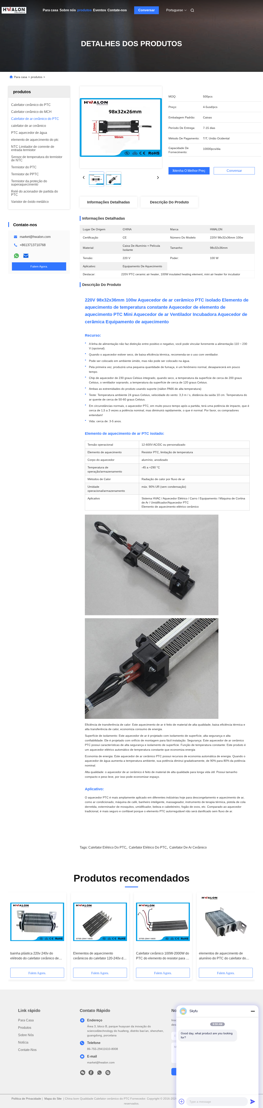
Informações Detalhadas (108, 202)
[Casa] (14, 10)
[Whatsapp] (16, 255)
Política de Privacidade (26, 1098)
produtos (84, 10)
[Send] (252, 1101)
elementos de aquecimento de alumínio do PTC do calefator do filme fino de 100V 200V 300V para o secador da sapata (226, 956)
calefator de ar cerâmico (188, 847)
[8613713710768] (99, 1073)
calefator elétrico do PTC (107, 847)
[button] (15, 931)
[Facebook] (91, 1073)
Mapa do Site (53, 1098)
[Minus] (252, 1011)
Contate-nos (117, 10)
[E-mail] (26, 255)
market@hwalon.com (35, 237)
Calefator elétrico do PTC (148, 847)
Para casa (50, 10)
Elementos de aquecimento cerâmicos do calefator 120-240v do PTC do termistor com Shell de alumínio (99, 956)
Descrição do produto (169, 202)
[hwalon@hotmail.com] (108, 1073)
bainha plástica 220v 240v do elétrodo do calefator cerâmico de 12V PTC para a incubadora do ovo (36, 956)
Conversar (146, 10)
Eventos (99, 10)
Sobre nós (68, 10)
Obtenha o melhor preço (189, 170)
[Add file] (182, 1101)
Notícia (23, 1042)
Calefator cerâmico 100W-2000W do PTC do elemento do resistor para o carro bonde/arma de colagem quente (162, 956)
